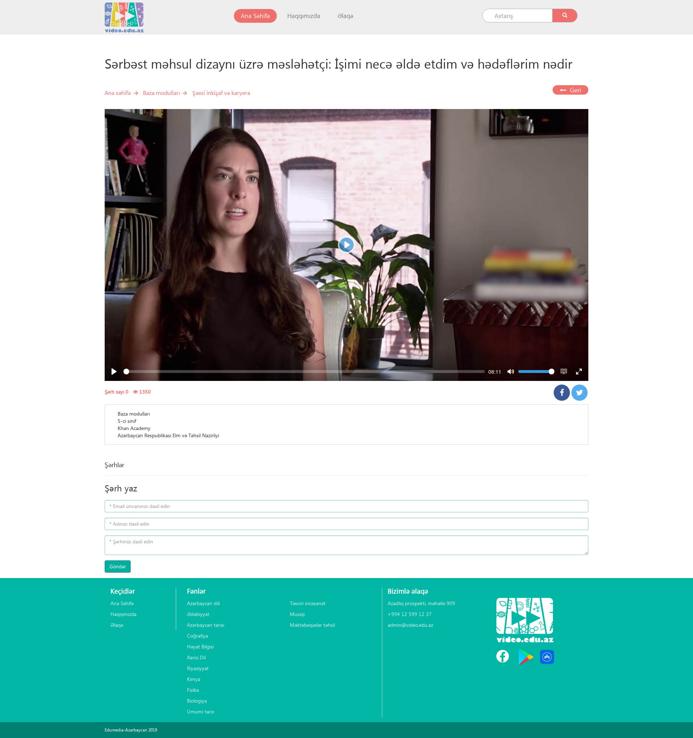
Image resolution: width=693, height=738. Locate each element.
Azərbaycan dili (203, 603)
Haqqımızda (303, 16)
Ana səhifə (118, 92)
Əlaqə (345, 16)
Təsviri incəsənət (308, 603)
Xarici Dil (196, 657)
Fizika (193, 689)
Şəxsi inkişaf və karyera (221, 92)
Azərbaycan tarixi (205, 624)
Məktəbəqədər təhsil (312, 624)
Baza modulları (161, 92)
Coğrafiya (197, 635)
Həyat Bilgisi (200, 646)
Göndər (117, 566)
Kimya (193, 679)
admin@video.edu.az (410, 624)
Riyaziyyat (198, 668)
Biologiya (197, 700)
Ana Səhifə (259, 15)
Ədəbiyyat (198, 614)
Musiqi (297, 614)
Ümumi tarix (200, 711)
